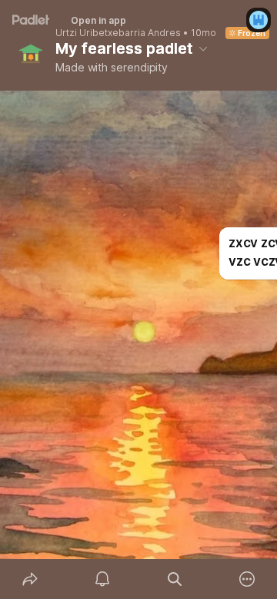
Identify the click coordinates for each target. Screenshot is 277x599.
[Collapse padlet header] (203, 48)
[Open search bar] (175, 579)
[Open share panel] (30, 579)
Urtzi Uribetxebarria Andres (118, 33)
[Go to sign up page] (258, 20)
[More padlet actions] (247, 579)
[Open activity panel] (102, 579)
